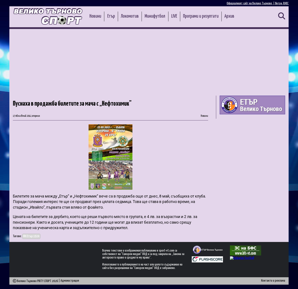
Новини (95, 16)
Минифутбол (155, 16)
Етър (111, 16)
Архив (229, 16)
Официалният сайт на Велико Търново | (251, 3)
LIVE (174, 16)
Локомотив (130, 16)
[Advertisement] (149, 61)
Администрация (69, 280)
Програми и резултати (201, 16)
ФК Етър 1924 (31, 236)
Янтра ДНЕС (282, 3)
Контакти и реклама (273, 280)
